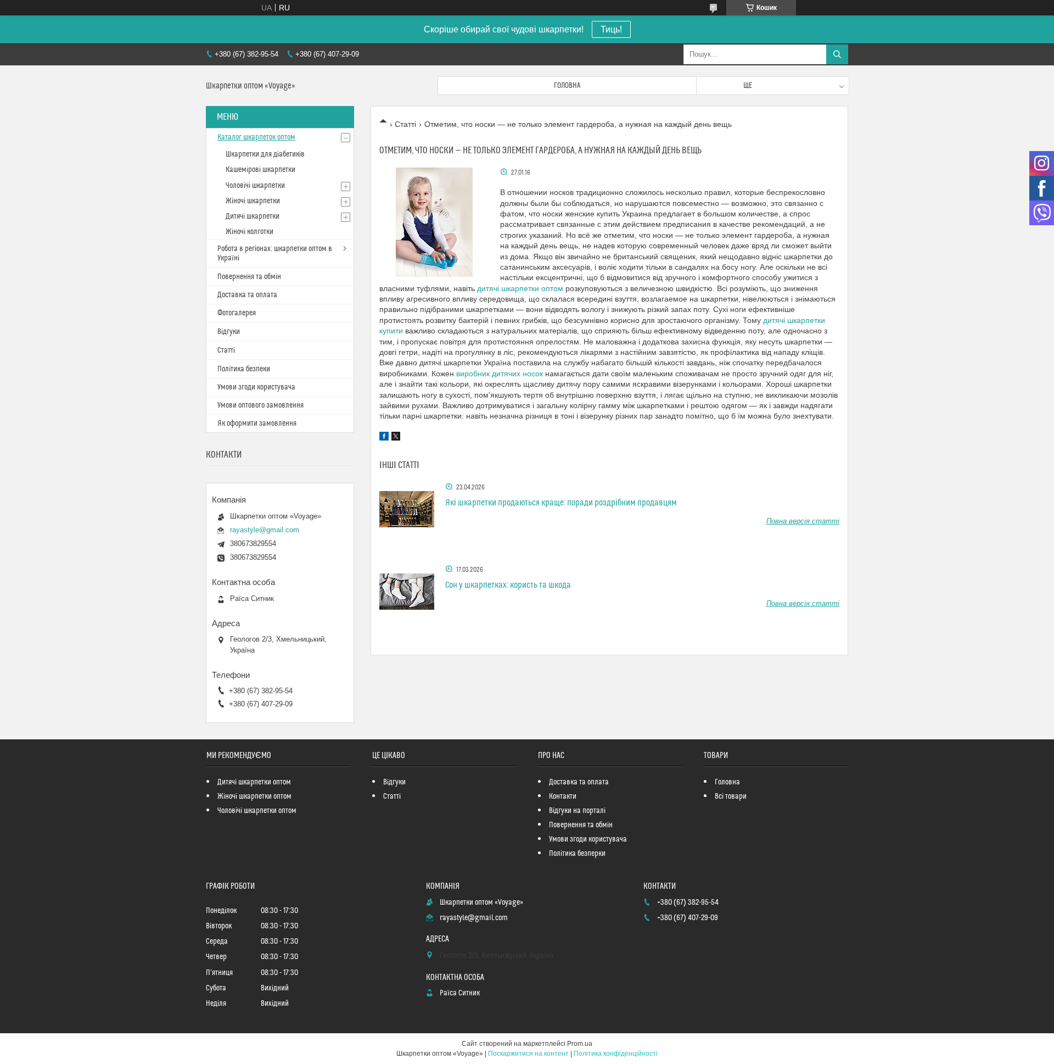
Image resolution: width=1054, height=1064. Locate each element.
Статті (405, 124)
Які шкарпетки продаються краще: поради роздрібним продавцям (561, 503)
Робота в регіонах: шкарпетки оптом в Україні (274, 253)
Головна (567, 85)
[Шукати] (837, 54)
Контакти (562, 796)
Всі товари (731, 796)
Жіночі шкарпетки (253, 201)
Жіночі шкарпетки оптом (254, 796)
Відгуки (228, 331)
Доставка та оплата (247, 295)
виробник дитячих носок (499, 373)
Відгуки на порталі (577, 810)
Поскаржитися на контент (528, 1053)
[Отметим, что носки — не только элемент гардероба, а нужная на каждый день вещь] (434, 222)
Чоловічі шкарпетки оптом (256, 810)
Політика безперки (577, 853)
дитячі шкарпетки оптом (520, 288)
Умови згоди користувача (256, 387)
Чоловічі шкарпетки (255, 185)
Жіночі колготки (249, 231)
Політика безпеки (243, 369)
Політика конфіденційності (616, 1053)
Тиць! (611, 29)
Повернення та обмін (249, 276)
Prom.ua (579, 1044)
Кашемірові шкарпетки (260, 169)
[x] (395, 437)
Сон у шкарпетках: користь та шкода (508, 585)
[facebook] (384, 437)
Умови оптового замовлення (260, 405)
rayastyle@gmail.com (264, 530)
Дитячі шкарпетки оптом (254, 782)
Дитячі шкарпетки (252, 216)
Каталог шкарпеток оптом (256, 137)
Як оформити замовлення (256, 423)
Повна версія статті (802, 521)
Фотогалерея (236, 313)
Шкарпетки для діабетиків (265, 154)
